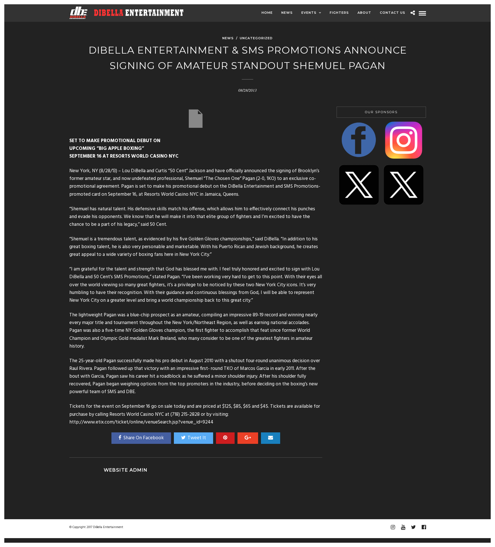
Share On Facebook (143, 438)
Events (309, 13)
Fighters (339, 13)
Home (267, 13)
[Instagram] (392, 527)
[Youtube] (403, 527)
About (364, 13)
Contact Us (392, 13)
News (287, 13)
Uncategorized (256, 38)
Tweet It (197, 438)
